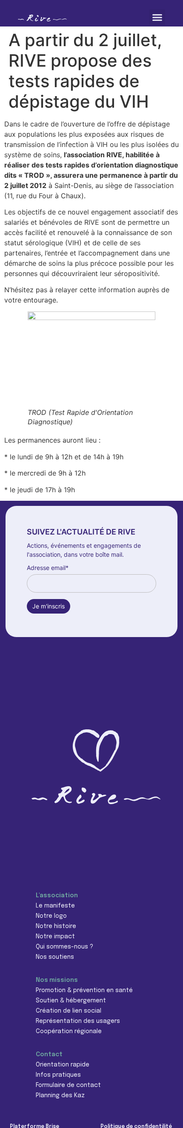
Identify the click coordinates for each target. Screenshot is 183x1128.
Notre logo (51, 916)
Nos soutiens (55, 957)
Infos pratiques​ (58, 1075)
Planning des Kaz (60, 1096)
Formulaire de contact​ (68, 1085)
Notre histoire (56, 926)
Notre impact (55, 937)
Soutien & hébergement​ (71, 1001)
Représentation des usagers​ (78, 1021)
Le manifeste (55, 906)
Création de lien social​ (68, 1011)
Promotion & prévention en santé (84, 990)
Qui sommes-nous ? (64, 947)
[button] (157, 17)
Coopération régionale (69, 1031)
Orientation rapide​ (62, 1065)
